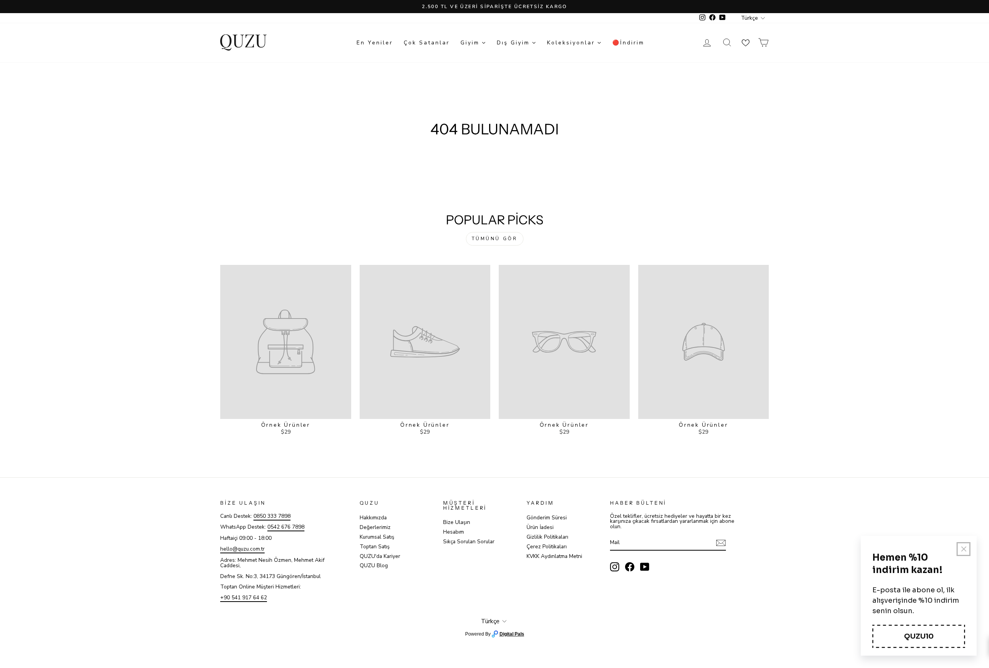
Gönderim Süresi (547, 517)
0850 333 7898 (272, 516)
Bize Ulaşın (456, 522)
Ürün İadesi (540, 527)
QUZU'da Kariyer (380, 556)
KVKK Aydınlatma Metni (554, 556)
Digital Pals (512, 634)
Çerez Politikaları (547, 546)
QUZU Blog (374, 565)
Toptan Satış (375, 546)
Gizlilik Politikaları (547, 537)
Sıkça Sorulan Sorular (468, 541)
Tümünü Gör (495, 239)
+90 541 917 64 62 (243, 597)
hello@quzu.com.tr (242, 549)
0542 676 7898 (285, 527)
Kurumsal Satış (377, 537)
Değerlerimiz (375, 527)
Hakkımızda (373, 517)
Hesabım (453, 532)
